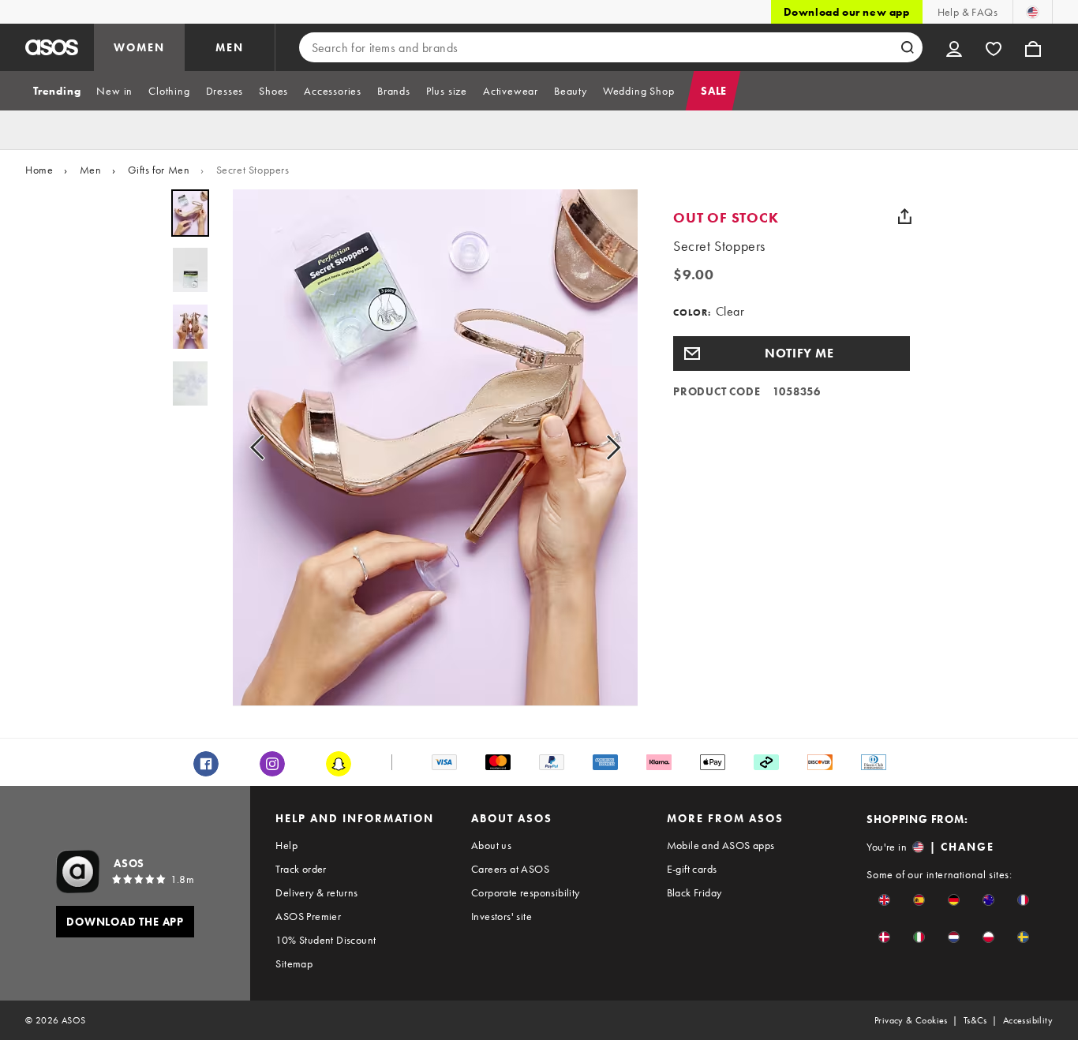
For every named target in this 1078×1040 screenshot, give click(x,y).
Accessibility (1028, 1020)
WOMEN (139, 47)
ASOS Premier (308, 916)
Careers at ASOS (510, 869)
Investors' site (501, 916)
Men (91, 170)
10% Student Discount (325, 940)
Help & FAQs (968, 12)
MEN (229, 47)
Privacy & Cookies (911, 1020)
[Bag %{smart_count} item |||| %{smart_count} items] (1033, 47)
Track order (300, 869)
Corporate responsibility (525, 892)
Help (286, 845)
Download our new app (847, 12)
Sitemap (294, 963)
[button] (791, 353)
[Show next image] (608, 447)
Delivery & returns (316, 892)
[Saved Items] (993, 47)
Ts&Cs (975, 1020)
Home (39, 170)
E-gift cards (692, 869)
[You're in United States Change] (1032, 12)
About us (491, 845)
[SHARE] (904, 216)
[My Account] (954, 47)
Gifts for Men (159, 170)
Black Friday (694, 892)
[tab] (56, 90)
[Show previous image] (262, 447)
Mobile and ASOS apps (721, 845)
